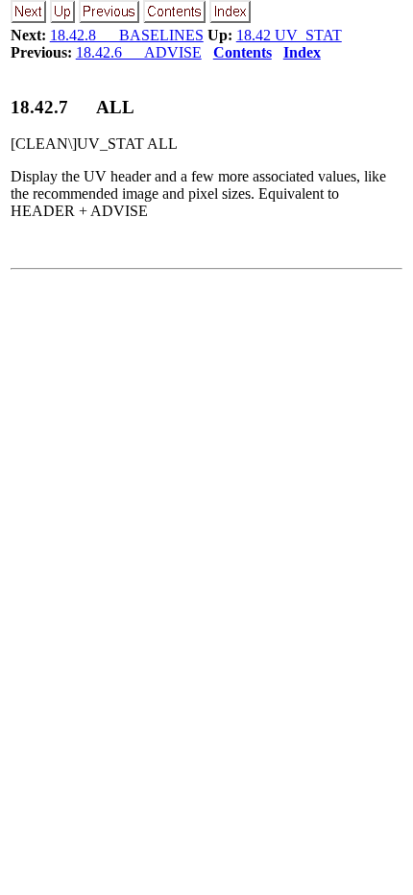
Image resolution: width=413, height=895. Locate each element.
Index (302, 52)
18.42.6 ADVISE (139, 52)
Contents (242, 52)
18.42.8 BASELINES (127, 35)
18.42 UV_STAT (289, 35)
